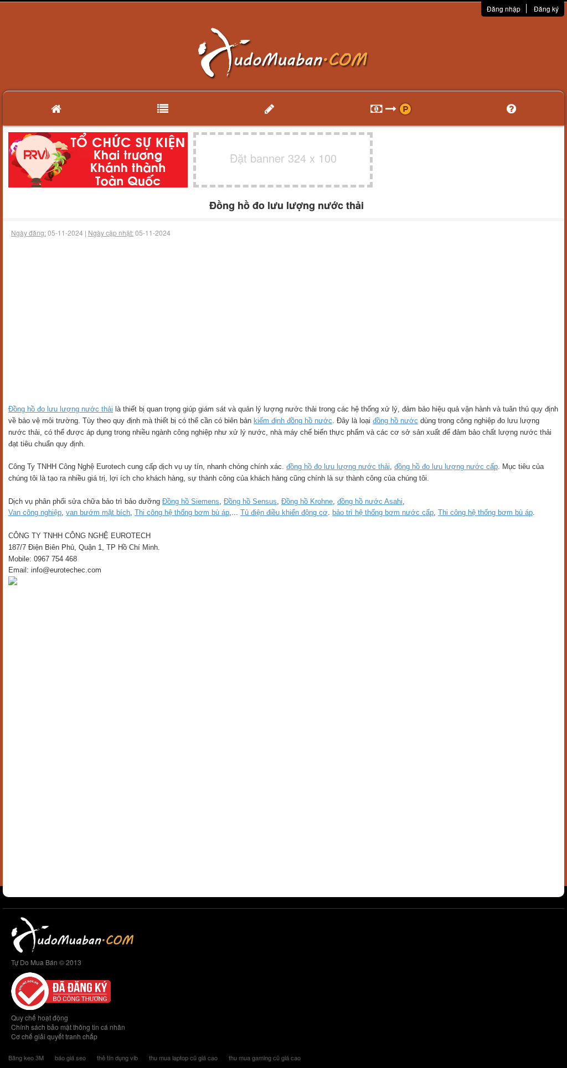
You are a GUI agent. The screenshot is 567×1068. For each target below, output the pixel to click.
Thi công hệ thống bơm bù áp (182, 512)
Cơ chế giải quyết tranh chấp (54, 1036)
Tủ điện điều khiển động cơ (284, 512)
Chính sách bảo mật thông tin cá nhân (68, 1026)
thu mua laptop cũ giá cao (183, 1057)
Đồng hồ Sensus (250, 501)
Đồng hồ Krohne (307, 501)
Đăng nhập (503, 8)
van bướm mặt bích (98, 512)
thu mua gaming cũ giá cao (265, 1057)
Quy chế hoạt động (39, 1017)
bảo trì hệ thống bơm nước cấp (383, 512)
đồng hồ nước (395, 420)
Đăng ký (546, 8)
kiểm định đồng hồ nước (293, 420)
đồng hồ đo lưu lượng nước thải (338, 466)
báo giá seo (70, 1057)
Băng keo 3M (26, 1057)
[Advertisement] (283, 320)
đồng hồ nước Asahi (370, 501)
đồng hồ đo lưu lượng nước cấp (446, 466)
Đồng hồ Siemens (190, 501)
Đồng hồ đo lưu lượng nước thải (60, 409)
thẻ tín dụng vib (117, 1057)
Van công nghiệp (34, 512)
